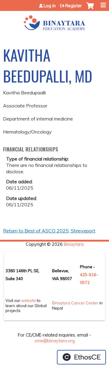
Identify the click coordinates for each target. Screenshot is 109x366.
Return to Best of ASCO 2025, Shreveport (49, 231)
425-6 (85, 274)
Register (73, 6)
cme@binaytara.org (55, 341)
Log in (50, 6)
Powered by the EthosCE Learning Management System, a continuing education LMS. (81, 357)
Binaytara (74, 244)
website (28, 300)
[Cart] (90, 8)
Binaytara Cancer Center (75, 302)
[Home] (54, 21)
